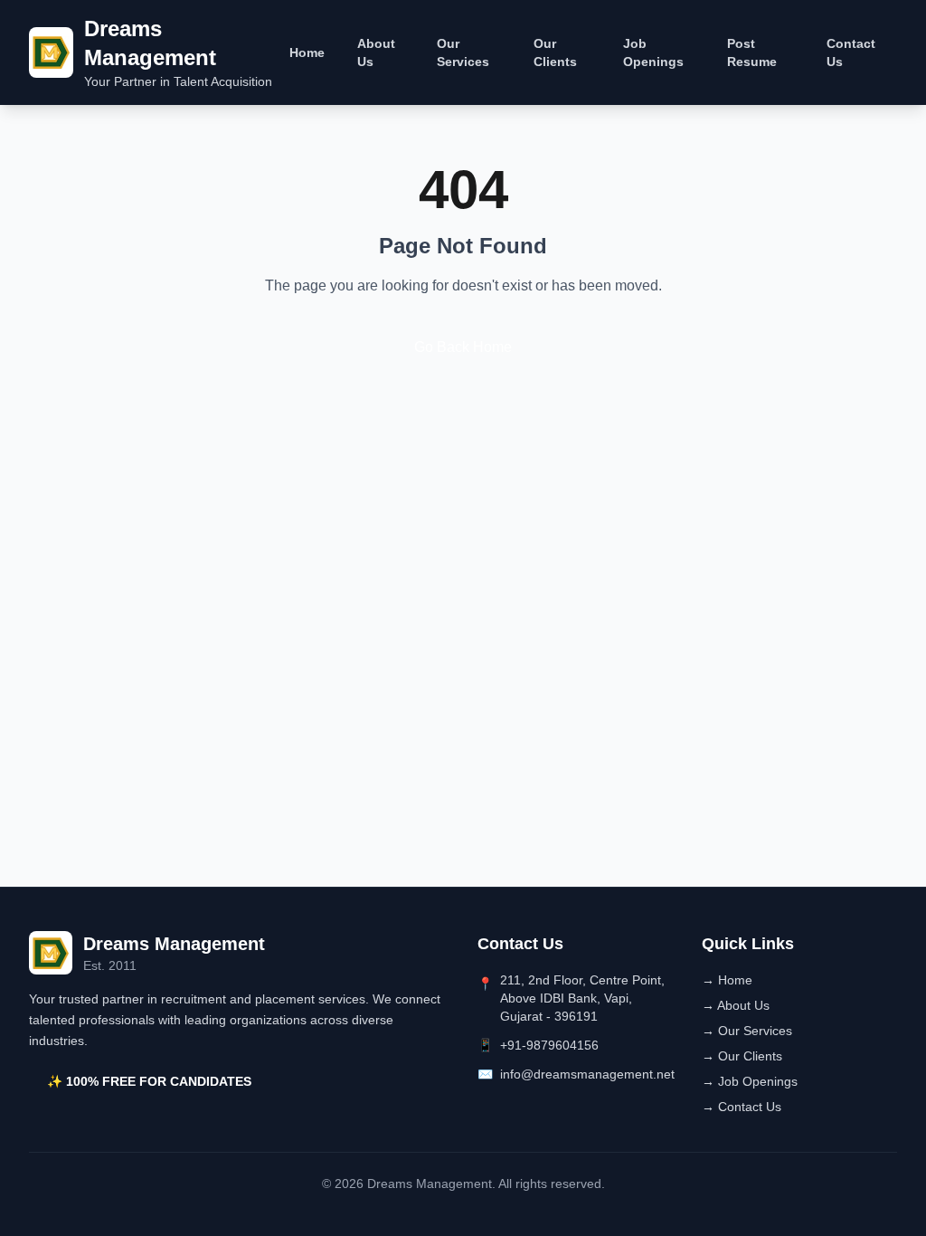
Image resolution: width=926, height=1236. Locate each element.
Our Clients (555, 52)
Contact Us (851, 52)
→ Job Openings (750, 1081)
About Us (376, 52)
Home (307, 52)
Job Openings (653, 52)
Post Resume (752, 52)
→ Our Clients (742, 1056)
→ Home (727, 980)
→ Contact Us (741, 1106)
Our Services (463, 52)
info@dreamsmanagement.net (587, 1074)
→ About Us (736, 1005)
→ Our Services (747, 1030)
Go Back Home (463, 347)
